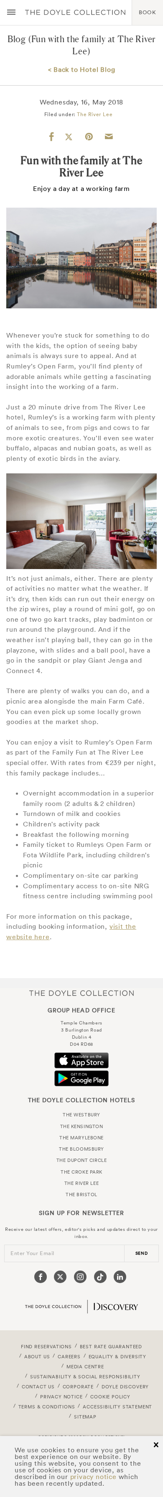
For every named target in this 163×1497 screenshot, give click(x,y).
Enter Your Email (32, 1253)
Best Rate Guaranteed (111, 1346)
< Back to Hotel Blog (81, 69)
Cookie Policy (110, 1396)
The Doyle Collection (81, 993)
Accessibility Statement (117, 1406)
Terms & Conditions (46, 1406)
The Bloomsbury (81, 1149)
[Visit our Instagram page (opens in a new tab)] (80, 1277)
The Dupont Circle (81, 1160)
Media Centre (85, 1366)
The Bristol (81, 1194)
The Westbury (81, 1114)
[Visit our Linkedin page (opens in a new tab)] (120, 1277)
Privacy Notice (61, 1396)
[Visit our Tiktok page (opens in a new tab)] (100, 1277)
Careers (69, 1356)
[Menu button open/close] (11, 13)
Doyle (75, 12)
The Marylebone (81, 1137)
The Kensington (81, 1126)
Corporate (78, 1386)
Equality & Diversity (118, 1356)
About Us (37, 1356)
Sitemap (85, 1416)
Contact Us (38, 1386)
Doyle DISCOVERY (125, 1386)
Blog (17, 39)
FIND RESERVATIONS (46, 1346)
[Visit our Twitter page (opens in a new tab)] (60, 1277)
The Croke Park (81, 1172)
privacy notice (93, 1476)
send (141, 1253)
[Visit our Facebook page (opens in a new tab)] (40, 1277)
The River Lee (94, 114)
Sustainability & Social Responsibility (85, 1376)
